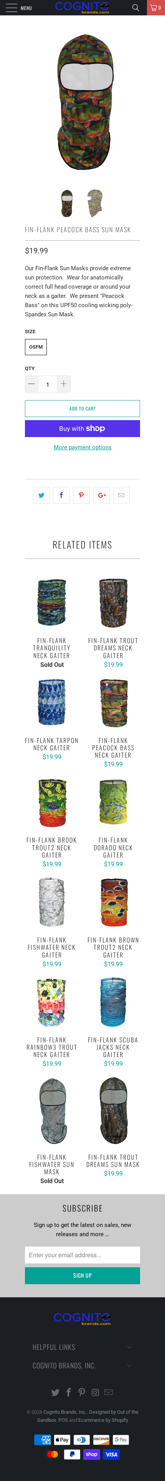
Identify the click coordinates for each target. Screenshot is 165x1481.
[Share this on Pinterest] (81, 495)
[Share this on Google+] (101, 495)
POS (63, 1420)
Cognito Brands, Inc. (65, 1412)
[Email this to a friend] (121, 495)
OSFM (36, 347)
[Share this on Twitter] (41, 495)
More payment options (83, 447)
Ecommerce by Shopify (103, 1420)
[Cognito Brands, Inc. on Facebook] (68, 1393)
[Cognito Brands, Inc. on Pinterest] (82, 1393)
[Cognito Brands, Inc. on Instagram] (95, 1393)
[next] (132, 102)
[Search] (138, 7)
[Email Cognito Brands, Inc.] (109, 1393)
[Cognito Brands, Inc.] (82, 7)
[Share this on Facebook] (61, 495)
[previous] (32, 102)
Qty (30, 368)
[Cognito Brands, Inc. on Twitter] (55, 1393)
